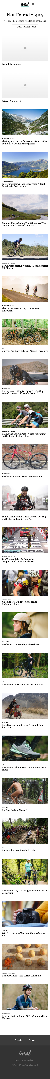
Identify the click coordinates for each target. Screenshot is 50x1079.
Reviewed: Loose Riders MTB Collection (25, 671)
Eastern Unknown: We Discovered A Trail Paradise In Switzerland (25, 171)
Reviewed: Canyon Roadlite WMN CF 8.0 (25, 462)
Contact (32, 1040)
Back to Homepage (26, 27)
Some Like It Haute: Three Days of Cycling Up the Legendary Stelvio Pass (25, 504)
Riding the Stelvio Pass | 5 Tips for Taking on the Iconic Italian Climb (25, 421)
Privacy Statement (25, 89)
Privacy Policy (27, 1060)
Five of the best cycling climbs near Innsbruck (25, 295)
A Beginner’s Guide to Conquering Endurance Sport (25, 589)
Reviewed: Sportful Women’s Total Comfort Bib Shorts (25, 253)
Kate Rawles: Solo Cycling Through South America (25, 712)
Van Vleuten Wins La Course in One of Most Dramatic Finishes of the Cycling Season (25, 546)
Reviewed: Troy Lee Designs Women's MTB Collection (25, 878)
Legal (17, 1060)
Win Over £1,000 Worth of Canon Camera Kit (25, 920)
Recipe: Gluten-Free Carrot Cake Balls (25, 962)
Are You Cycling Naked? (25, 796)
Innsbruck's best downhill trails (25, 836)
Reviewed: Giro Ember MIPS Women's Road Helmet (25, 1003)
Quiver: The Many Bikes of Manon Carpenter (25, 337)
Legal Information (25, 51)
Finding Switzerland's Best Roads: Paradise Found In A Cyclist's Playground (25, 128)
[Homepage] (25, 1052)
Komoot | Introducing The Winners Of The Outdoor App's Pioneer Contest (25, 212)
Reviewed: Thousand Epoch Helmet (25, 630)
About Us (18, 1040)
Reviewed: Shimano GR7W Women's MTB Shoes (25, 755)
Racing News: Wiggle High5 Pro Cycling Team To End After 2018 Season (25, 378)
